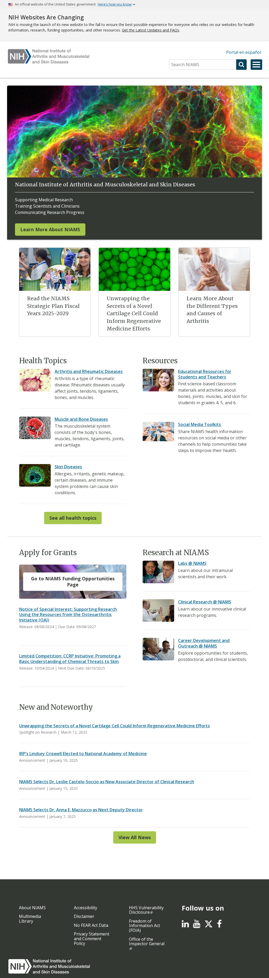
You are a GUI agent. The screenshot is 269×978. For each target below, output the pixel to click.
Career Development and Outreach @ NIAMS (204, 643)
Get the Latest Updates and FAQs (150, 30)
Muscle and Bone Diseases (81, 419)
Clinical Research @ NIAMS (204, 602)
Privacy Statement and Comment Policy (91, 938)
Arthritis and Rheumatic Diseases (89, 371)
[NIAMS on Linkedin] (185, 925)
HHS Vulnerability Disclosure (146, 910)
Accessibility (85, 908)
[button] (256, 64)
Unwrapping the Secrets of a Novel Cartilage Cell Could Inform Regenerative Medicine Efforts (134, 313)
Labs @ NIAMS (192, 563)
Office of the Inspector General (146, 941)
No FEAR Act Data (91, 925)
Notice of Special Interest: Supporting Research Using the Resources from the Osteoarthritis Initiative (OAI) (68, 614)
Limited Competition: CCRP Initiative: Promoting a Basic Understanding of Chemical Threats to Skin (70, 658)
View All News (134, 837)
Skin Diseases (68, 467)
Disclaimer (84, 916)
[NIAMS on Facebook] (219, 925)
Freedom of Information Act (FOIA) (144, 925)
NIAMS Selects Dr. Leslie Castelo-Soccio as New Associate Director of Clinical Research (106, 782)
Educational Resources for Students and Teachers (204, 374)
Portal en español (243, 52)
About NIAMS (32, 908)
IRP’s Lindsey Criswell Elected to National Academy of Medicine (83, 753)
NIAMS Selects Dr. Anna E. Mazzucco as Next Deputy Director (81, 810)
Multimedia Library (30, 918)
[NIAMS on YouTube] (196, 925)
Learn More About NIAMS (50, 229)
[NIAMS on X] (208, 926)
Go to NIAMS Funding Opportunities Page (73, 581)
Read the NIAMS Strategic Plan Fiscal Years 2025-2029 (53, 306)
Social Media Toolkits (199, 424)
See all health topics (72, 518)
